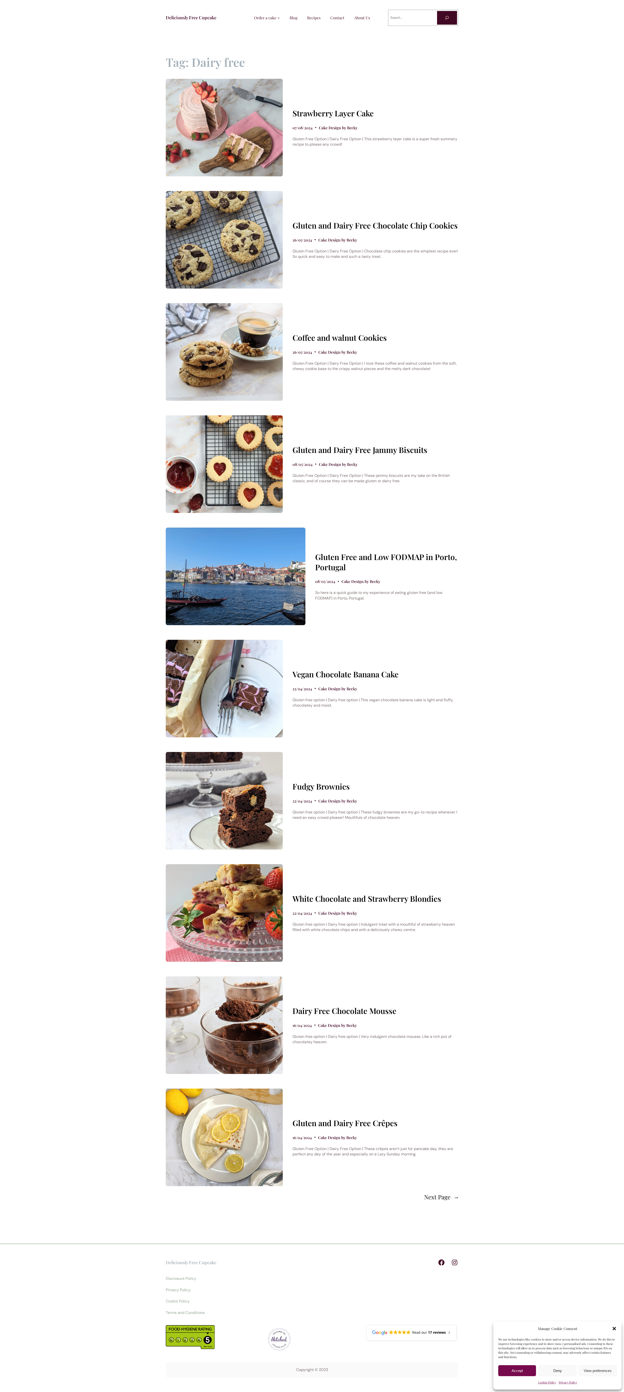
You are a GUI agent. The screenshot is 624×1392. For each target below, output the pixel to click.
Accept (517, 1371)
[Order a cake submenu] (278, 18)
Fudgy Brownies (321, 786)
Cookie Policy (547, 1382)
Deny (557, 1371)
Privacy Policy (568, 1382)
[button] (614, 1328)
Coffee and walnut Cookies (339, 337)
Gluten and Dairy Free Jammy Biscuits (359, 450)
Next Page (441, 1197)
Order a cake (265, 17)
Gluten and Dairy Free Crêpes (345, 1123)
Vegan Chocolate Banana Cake (345, 674)
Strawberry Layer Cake (333, 113)
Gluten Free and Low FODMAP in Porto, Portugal (386, 562)
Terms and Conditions (185, 1312)
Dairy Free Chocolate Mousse (344, 1011)
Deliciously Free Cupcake (191, 17)
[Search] (447, 18)
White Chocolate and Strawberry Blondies (366, 898)
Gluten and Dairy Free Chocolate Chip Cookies (375, 225)
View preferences (598, 1371)
